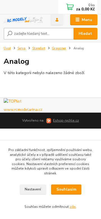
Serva (21, 48)
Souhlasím (66, 189)
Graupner (59, 48)
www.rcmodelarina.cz (23, 109)
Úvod (7, 48)
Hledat (85, 33)
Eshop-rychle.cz (66, 120)
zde (73, 206)
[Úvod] (23, 20)
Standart (38, 48)
